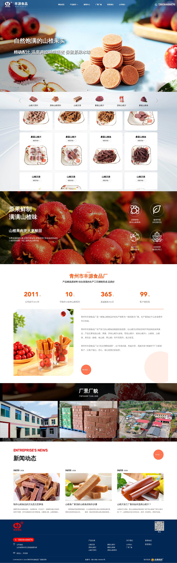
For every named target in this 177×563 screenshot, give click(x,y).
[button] (87, 90)
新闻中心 (87, 4)
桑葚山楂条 (111, 547)
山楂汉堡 (91, 544)
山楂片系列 (92, 550)
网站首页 (61, 4)
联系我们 (110, 4)
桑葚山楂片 (111, 544)
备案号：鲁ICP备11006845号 (95, 560)
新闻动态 (148, 540)
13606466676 (166, 4)
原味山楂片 (92, 547)
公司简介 (122, 4)
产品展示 (73, 4)
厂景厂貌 (99, 4)
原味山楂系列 (112, 550)
